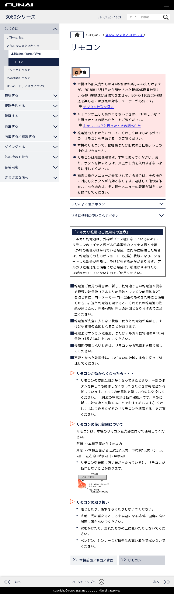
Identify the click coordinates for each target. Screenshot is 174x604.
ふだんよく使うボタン (88, 204)
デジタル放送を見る (98, 106)
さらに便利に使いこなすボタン (95, 215)
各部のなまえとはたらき (124, 34)
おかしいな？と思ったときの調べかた (112, 125)
